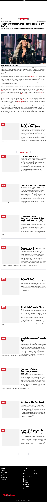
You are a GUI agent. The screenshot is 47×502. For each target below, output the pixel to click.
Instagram (27, 484)
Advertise (3, 470)
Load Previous (23, 120)
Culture (24, 473)
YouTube (27, 486)
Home (2, 21)
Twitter (26, 480)
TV (34, 470)
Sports (35, 473)
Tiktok (26, 482)
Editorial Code (4, 477)
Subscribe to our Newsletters (31, 488)
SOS (30, 98)
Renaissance (16, 93)
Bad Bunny (22, 99)
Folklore (40, 92)
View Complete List (23, 152)
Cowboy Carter (24, 93)
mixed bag (31, 76)
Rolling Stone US (6, 115)
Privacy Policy (4, 472)
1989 (2, 90)
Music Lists (9, 21)
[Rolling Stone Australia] (23, 19)
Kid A (40, 96)
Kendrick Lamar (20, 101)
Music (5, 21)
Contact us (3, 479)
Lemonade (39, 90)
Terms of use (4, 475)
